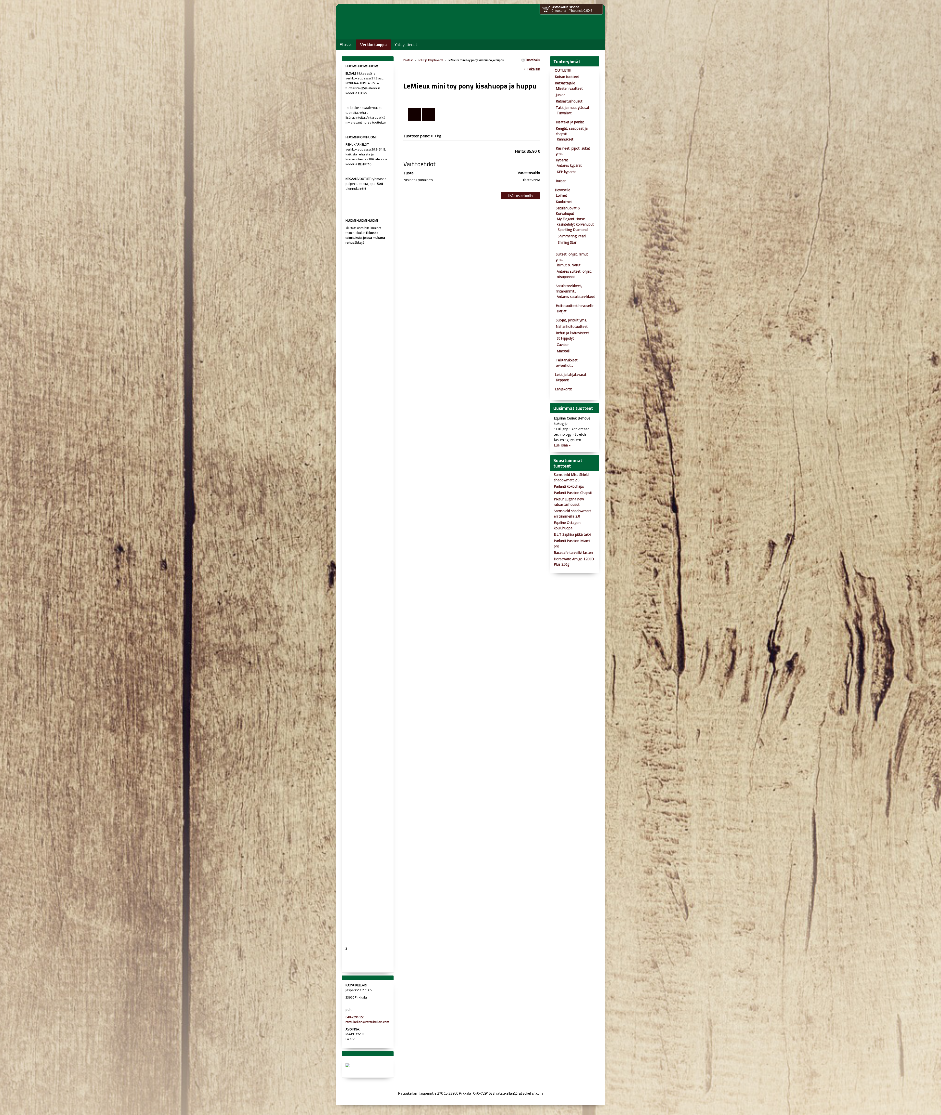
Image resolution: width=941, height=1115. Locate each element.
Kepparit (562, 380)
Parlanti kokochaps (569, 486)
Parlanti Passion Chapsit (573, 492)
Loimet (561, 195)
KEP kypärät (566, 171)
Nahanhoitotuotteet (572, 326)
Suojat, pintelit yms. (571, 320)
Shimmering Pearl (572, 236)
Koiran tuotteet (567, 76)
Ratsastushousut (569, 101)
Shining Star (567, 242)
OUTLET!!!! (563, 70)
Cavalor (563, 344)
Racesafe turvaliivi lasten (573, 552)
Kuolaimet (564, 201)
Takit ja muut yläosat (572, 107)
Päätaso (408, 60)
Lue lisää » (562, 445)
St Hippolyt (565, 338)
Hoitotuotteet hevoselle (575, 305)
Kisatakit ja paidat (570, 122)
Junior (560, 94)
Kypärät (562, 160)
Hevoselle (562, 190)
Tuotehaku (532, 60)
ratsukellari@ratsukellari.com (367, 1022)
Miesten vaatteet (569, 88)
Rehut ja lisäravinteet (572, 332)
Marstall (563, 351)
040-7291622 (355, 1017)
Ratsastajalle (565, 83)
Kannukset (565, 139)
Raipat (561, 180)
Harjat (562, 311)
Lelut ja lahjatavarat (430, 60)
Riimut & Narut (569, 265)
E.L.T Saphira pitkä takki (572, 534)
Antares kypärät (569, 165)
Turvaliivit (564, 113)
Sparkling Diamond (573, 229)
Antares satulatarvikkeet (576, 296)
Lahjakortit (563, 389)
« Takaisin (532, 68)
